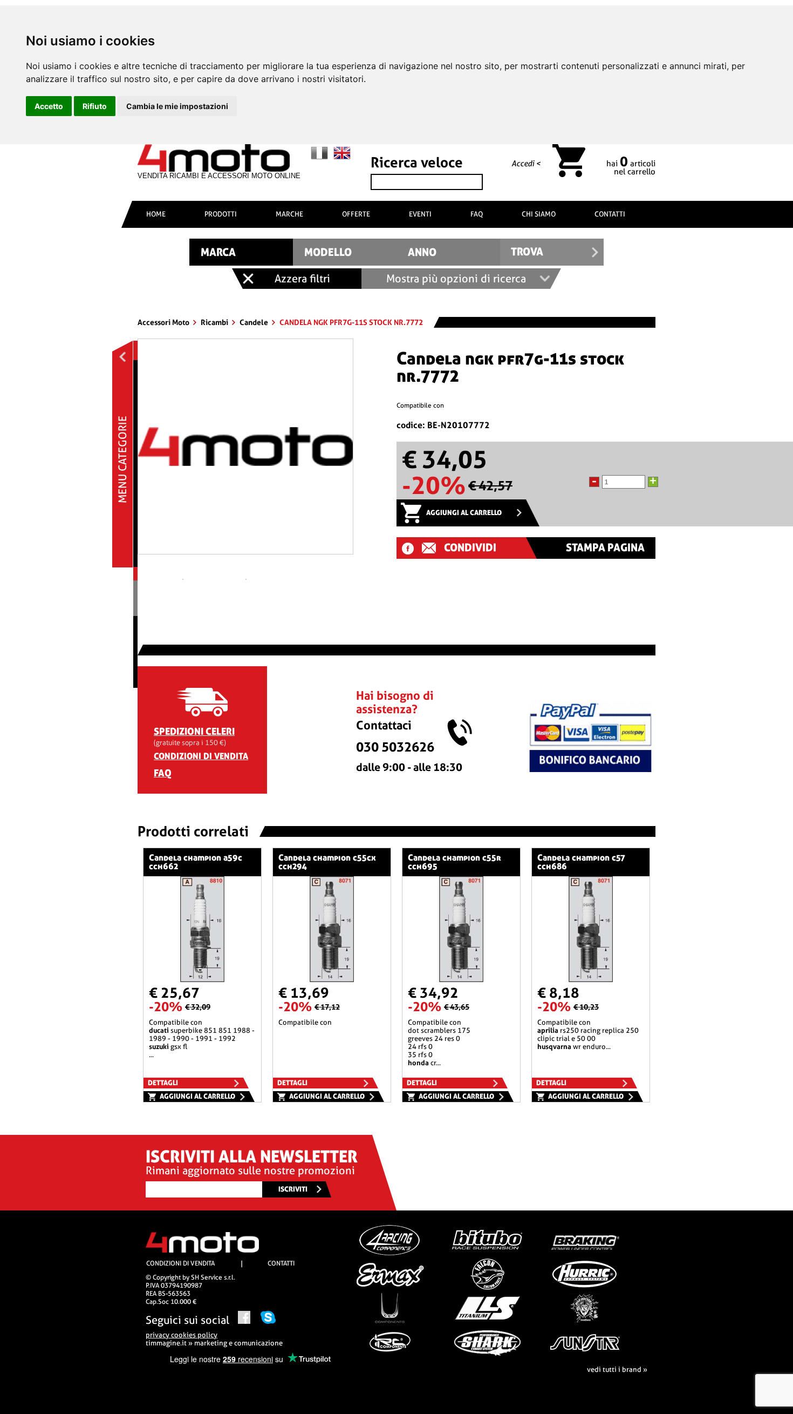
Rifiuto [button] (95, 106)
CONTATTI (609, 214)
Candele (255, 322)
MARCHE (289, 214)
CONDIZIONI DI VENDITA (201, 756)
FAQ (476, 214)
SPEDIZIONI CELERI (194, 731)
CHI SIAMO (539, 214)
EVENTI (420, 214)
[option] (245, 451)
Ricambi (215, 322)
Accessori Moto (164, 322)
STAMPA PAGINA (605, 548)
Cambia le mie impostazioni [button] (177, 106)
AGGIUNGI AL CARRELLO (464, 513)
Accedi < (526, 163)
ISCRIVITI (292, 1189)
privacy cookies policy (181, 1335)
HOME (156, 214)
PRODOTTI (220, 214)
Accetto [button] (49, 106)
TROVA (527, 252)
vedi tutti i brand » (617, 1369)
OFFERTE (356, 214)
